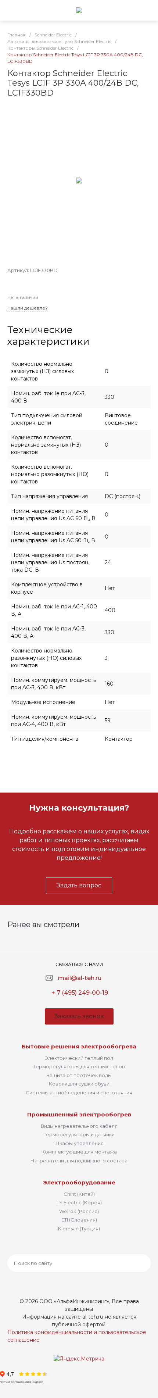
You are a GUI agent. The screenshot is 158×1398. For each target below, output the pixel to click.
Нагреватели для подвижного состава (79, 1160)
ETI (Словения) (79, 1220)
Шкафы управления (79, 1143)
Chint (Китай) (79, 1194)
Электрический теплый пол (79, 1058)
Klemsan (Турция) (79, 1228)
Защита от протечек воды (79, 1075)
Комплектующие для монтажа (79, 1152)
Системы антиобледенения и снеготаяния (79, 1092)
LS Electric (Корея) (79, 1202)
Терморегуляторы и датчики (79, 1134)
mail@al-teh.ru (79, 978)
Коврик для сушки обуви (79, 1084)
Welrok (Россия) (79, 1211)
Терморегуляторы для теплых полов (79, 1066)
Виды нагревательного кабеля (79, 1126)
